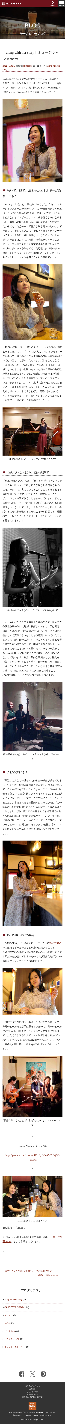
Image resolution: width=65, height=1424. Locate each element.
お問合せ (32, 1389)
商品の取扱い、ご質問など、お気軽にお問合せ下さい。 (32, 1415)
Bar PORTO (55, 943)
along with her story (13, 1299)
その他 (7, 1323)
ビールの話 (9, 1331)
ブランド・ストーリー (14, 1347)
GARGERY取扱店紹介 (14, 1307)
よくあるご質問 (32, 1392)
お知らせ (8, 1315)
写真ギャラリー (32, 1394)
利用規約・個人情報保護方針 (32, 1397)
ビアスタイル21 (11, 1339)
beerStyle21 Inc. (38, 1419)
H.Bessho (27, 66)
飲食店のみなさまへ (32, 1386)
